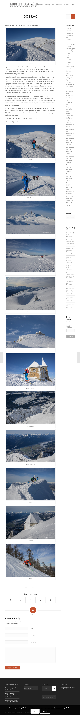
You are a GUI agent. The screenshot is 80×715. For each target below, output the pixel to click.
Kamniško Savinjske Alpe (69, 71)
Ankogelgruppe (71, 44)
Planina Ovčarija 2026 (10, 688)
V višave (68, 40)
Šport (67, 37)
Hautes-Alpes (70, 51)
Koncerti (68, 31)
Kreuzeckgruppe (71, 84)
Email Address (69, 326)
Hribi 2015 (69, 58)
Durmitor (69, 46)
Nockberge (69, 98)
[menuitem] (27, 4)
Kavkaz (68, 82)
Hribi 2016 (69, 60)
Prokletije (69, 102)
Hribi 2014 (69, 55)
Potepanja (69, 33)
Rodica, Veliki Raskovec (69, 298)
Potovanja (69, 35)
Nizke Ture (69, 95)
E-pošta (33, 635)
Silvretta (68, 113)
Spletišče (33, 642)
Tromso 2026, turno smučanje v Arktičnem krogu (70, 241)
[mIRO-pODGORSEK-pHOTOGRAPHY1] (22, 4)
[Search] (73, 4)
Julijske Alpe (70, 66)
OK (35, 711)
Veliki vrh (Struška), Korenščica (68, 258)
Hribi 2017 (69, 62)
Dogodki (68, 28)
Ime (32, 628)
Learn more (45, 711)
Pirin (67, 100)
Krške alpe (69, 87)
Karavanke (69, 75)
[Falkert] (1, 357)
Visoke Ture (70, 196)
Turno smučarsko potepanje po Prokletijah (70, 250)
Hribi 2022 (69, 64)
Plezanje (69, 205)
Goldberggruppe (71, 49)
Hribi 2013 (69, 53)
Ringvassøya (70, 107)
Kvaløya (68, 89)
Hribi (67, 42)
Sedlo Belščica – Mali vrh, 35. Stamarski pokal (70, 290)
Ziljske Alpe (69, 203)
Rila (67, 104)
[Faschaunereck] (78, 357)
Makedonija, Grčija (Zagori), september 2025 (70, 274)
